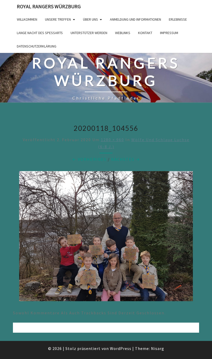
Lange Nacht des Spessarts (40, 32)
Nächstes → (125, 159)
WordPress (120, 348)
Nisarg (157, 348)
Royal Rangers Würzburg (49, 6)
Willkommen (27, 19)
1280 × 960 (112, 139)
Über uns (90, 19)
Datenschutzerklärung (36, 46)
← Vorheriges (89, 159)
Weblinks (122, 32)
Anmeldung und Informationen (135, 19)
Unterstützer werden (89, 32)
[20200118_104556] (106, 237)
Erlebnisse (178, 19)
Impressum (169, 32)
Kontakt (145, 32)
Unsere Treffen (58, 19)
